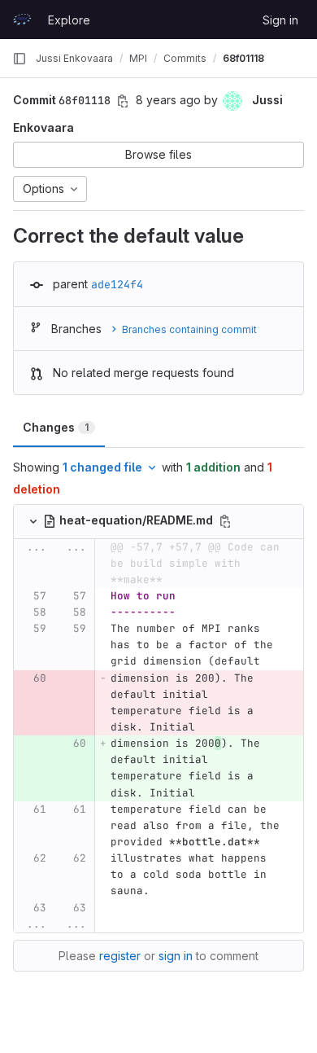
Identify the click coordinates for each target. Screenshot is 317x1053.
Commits (184, 58)
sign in (175, 956)
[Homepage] (22, 20)
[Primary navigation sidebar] (20, 59)
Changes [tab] (56, 427)
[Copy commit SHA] (122, 101)
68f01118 (243, 58)
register (120, 956)
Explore (69, 20)
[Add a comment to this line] (14, 596)
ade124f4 (117, 284)
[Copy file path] (225, 521)
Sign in (280, 20)
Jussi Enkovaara (74, 58)
